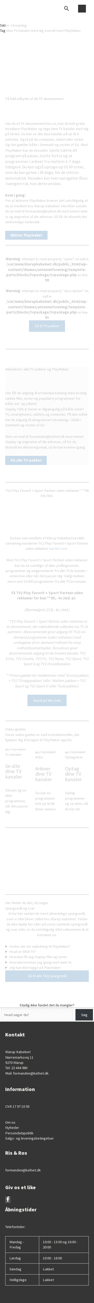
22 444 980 (19, 1067)
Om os (10, 1122)
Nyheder (12, 1127)
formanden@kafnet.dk (31, 1073)
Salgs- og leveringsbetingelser (29, 1138)
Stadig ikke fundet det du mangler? (47, 1005)
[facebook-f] (7, 1200)
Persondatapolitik (19, 1133)
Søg (84, 1014)
